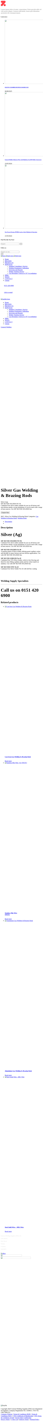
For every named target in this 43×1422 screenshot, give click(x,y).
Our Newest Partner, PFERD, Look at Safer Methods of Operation (21, 232)
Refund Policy (34, 1419)
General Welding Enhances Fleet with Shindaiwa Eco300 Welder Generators (23, 159)
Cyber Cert (14, 1419)
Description (8, 521)
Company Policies (6, 1414)
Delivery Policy (24, 1419)
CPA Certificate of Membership (23, 1416)
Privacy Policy (5, 1419)
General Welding (6, 327)
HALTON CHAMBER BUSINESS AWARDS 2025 (17, 87)
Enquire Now (5, 512)
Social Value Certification (23, 1418)
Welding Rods (22, 518)
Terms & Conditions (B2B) (22, 1414)
